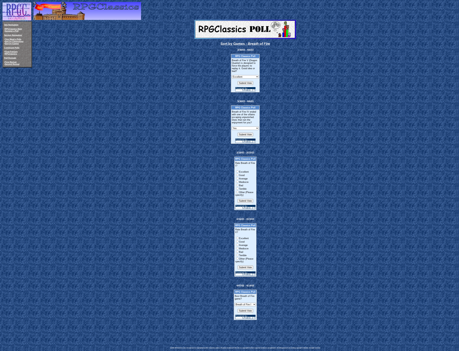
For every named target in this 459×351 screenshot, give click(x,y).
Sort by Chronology (14, 41)
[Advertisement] (235, 331)
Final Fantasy (11, 52)
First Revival (10, 62)
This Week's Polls (13, 39)
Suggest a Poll (11, 31)
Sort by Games (12, 43)
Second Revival (12, 64)
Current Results (245, 86)
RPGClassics (11, 54)
